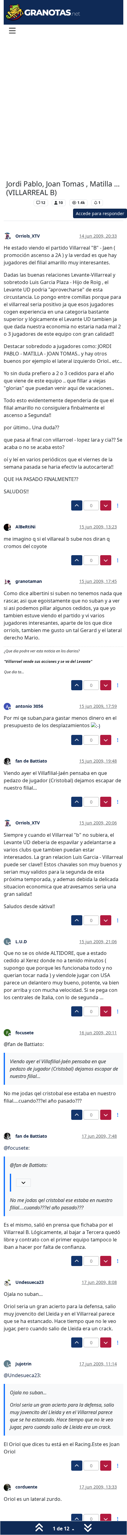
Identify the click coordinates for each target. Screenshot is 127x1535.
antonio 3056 (29, 706)
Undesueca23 (29, 1282)
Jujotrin (23, 1364)
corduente (26, 1487)
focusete (24, 1033)
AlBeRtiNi (25, 527)
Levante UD (18, 202)
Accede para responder (100, 213)
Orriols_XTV (27, 236)
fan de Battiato (31, 761)
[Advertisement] (63, 109)
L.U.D (21, 941)
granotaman (28, 581)
